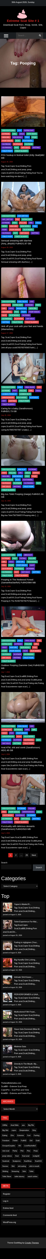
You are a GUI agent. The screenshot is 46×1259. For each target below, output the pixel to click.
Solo (24, 1171)
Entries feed (8, 1208)
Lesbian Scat (25, 394)
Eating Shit (28, 130)
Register (6, 1194)
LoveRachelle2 (30, 1146)
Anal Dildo (22, 301)
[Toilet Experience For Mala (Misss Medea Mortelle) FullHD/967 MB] (7, 924)
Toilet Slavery (21, 151)
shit (16, 147)
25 (27, 855)
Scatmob (5, 1161)
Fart (28, 1135)
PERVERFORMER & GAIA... (26, 994)
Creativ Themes (32, 1243)
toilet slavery (19, 1176)
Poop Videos (7, 141)
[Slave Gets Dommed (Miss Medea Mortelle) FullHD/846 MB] (7, 1032)
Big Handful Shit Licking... (25, 960)
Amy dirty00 (23, 216)
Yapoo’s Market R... (22, 904)
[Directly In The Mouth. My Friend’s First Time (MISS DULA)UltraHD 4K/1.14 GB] (7, 1066)
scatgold (18, 144)
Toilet (31, 1171)
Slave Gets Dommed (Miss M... (27, 1029)
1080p (4, 1125)
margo (36, 473)
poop (34, 137)
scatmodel (6, 147)
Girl (31, 1140)
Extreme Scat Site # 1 (23, 21)
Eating (4, 1135)
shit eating (22, 1166)
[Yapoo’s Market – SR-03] (7, 907)
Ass (19, 130)
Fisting (23, 558)
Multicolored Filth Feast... (25, 1012)
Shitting (5, 1171)
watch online (32, 1176)
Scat (18, 141)
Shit (13, 1166)
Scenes (5, 1166)
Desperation (24, 1130)
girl (14, 134)
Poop (36, 1151)
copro (14, 1130)
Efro (12, 1135)
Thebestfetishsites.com (11, 1083)
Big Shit (5, 1130)
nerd (4, 226)
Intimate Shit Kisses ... (23, 977)
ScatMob (28, 144)
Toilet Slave (6, 1176)
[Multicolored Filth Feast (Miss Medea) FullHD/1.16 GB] (7, 1014)
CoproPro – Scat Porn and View (15, 1090)
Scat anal (25, 1156)
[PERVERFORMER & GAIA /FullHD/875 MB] (7, 997)
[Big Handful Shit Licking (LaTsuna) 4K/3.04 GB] (7, 962)
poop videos (7, 1156)
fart (15, 223)
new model (17, 137)
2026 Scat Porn (8, 130)
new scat (5, 1151)
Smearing (15, 1171)
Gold (37, 1140)
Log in (5, 1201)
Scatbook (6, 144)
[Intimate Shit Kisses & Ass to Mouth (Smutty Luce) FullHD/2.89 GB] (7, 980)
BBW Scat (6, 305)
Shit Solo (25, 147)
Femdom (5, 1140)
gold (22, 134)
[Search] (40, 35)
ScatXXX (38, 1161)
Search (4, 863)
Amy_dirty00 (7, 219)
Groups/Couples (8, 1146)
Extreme (5, 134)
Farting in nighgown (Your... (26, 942)
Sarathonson (8, 397)
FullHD (23, 223)
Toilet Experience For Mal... (26, 922)
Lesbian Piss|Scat (9, 394)
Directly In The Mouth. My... (26, 1064)
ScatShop (19, 319)
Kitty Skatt (31, 134)
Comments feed (10, 1215)
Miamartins (21, 308)
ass (23, 1125)
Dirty (34, 1130)
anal (20, 387)
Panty (15, 1151)
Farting (36, 1135)
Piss (27, 137)
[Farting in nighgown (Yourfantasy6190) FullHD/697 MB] (7, 945)
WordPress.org (9, 1222)
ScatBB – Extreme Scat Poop (14, 1086)
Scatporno (17, 1161)
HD (19, 1146)
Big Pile (31, 1125)
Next (34, 855)
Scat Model (28, 141)
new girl (6, 137)
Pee (22, 1151)
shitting (36, 147)
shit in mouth (34, 1166)
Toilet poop (7, 151)
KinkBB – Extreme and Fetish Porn (16, 1093)
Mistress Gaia (20, 1046)
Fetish (15, 1140)
